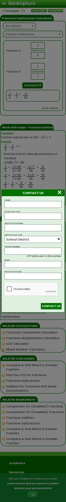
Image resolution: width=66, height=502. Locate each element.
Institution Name (14, 223)
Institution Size (13, 272)
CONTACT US (51, 306)
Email (7, 260)
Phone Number (12, 247)
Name (7, 200)
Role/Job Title (12, 212)
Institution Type (13, 235)
